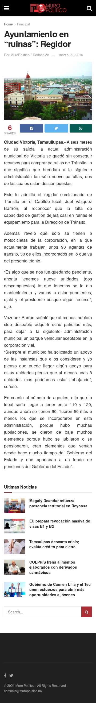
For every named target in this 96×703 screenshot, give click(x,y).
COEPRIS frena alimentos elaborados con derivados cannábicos (53, 567)
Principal (23, 24)
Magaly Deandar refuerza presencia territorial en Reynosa (58, 503)
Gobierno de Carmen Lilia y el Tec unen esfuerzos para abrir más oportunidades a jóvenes (60, 589)
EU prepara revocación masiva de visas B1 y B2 (59, 523)
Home (8, 24)
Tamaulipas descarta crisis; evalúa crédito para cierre (54, 544)
